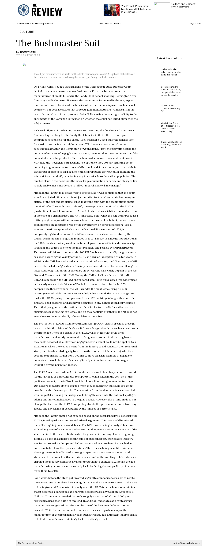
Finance (108, 23)
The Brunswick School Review (29, 23)
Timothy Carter (28, 51)
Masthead (49, 23)
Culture (100, 23)
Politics (117, 23)
